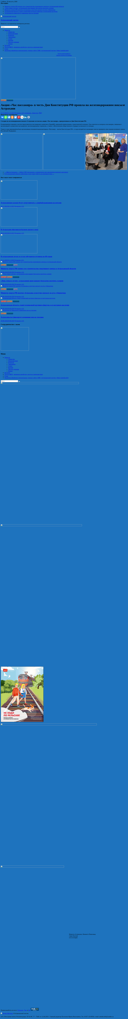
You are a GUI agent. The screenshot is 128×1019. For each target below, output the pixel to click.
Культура (11, 35)
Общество (11, 32)
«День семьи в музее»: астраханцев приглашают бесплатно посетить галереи (29, 8)
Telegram (20, 1010)
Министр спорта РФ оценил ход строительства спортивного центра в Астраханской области (34, 6)
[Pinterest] (18, 117)
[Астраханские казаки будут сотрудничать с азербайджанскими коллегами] (19, 199)
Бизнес (10, 44)
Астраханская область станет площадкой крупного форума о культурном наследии (30, 11)
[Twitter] (15, 117)
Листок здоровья (13, 42)
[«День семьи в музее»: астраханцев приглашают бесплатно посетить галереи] (26, 274)
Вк (29, 1010)
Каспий (10, 40)
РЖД (40, 113)
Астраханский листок (9, 20)
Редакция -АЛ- (19, 113)
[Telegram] (9, 117)
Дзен (25, 1010)
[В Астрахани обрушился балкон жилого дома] (19, 226)
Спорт (10, 38)
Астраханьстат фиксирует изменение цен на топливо (21, 13)
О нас (6, 49)
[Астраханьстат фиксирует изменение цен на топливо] (18, 310)
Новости (7, 30)
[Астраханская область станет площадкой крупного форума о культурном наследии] (28, 298)
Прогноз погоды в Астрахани (64, 55)
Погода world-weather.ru (64, 53)
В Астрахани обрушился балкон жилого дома (19, 230)
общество (35, 113)
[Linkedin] (25, 117)
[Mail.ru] (28, 117)
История (7, 45)
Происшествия (13, 33)
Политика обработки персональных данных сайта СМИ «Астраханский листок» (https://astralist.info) (36, 50)
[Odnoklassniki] (12, 117)
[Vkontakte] (2, 117)
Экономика (11, 37)
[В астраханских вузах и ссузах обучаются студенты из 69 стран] (19, 253)
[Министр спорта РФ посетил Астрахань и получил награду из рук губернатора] (27, 286)
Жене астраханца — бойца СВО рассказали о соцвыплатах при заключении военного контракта (36, 172)
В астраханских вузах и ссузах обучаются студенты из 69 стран (26, 256)
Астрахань (27, 113)
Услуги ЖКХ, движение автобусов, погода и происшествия (23, 47)
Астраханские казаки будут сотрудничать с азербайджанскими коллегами (31, 203)
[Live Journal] (22, 117)
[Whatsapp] (5, 117)
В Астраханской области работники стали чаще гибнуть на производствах (29, 174)
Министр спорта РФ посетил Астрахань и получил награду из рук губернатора (29, 10)
